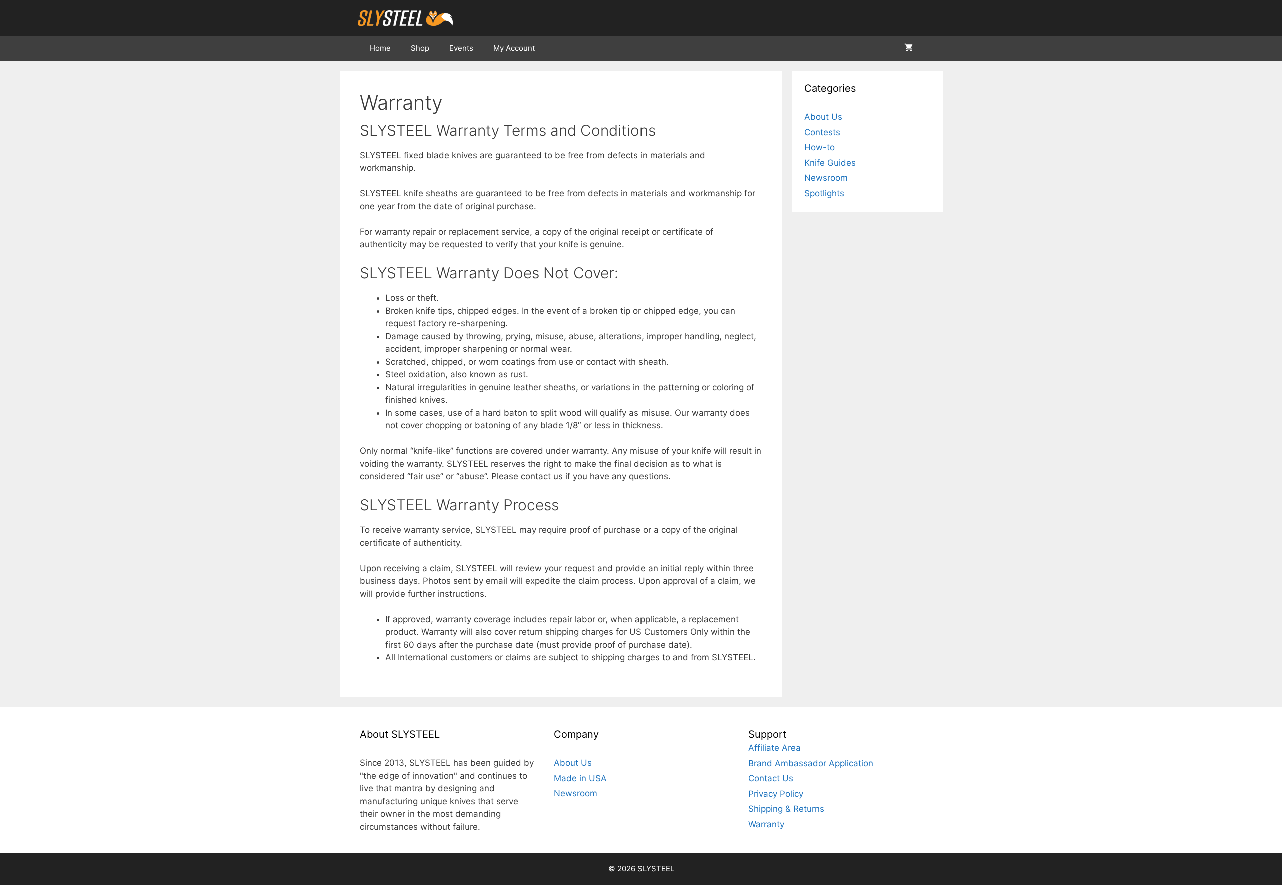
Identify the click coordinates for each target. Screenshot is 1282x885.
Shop (420, 48)
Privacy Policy (775, 794)
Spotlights (824, 193)
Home (380, 48)
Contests (822, 132)
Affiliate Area (774, 748)
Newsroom (826, 178)
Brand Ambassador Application (810, 763)
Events (461, 48)
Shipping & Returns (786, 809)
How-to (819, 147)
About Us (823, 117)
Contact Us (770, 778)
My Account (514, 48)
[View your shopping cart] (908, 48)
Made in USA (580, 778)
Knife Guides (830, 163)
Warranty (766, 824)
